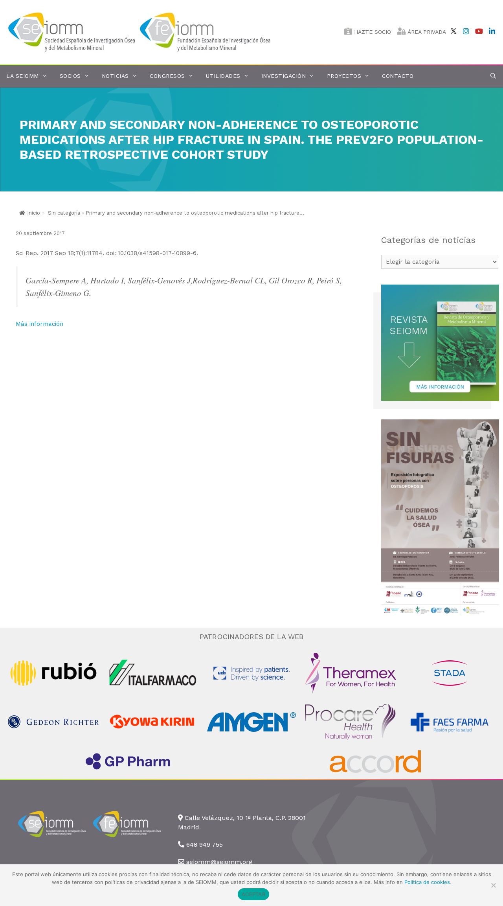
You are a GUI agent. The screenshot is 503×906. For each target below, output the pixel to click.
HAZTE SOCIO (371, 32)
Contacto (397, 76)
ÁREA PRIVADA (426, 32)
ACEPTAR (253, 894)
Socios (70, 76)
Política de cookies (427, 882)
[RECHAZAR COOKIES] (493, 885)
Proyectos (344, 76)
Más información (39, 323)
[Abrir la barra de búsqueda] (493, 76)
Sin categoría (64, 213)
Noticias (115, 76)
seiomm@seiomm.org (219, 862)
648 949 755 (204, 844)
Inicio (33, 213)
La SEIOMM (22, 76)
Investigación (283, 76)
